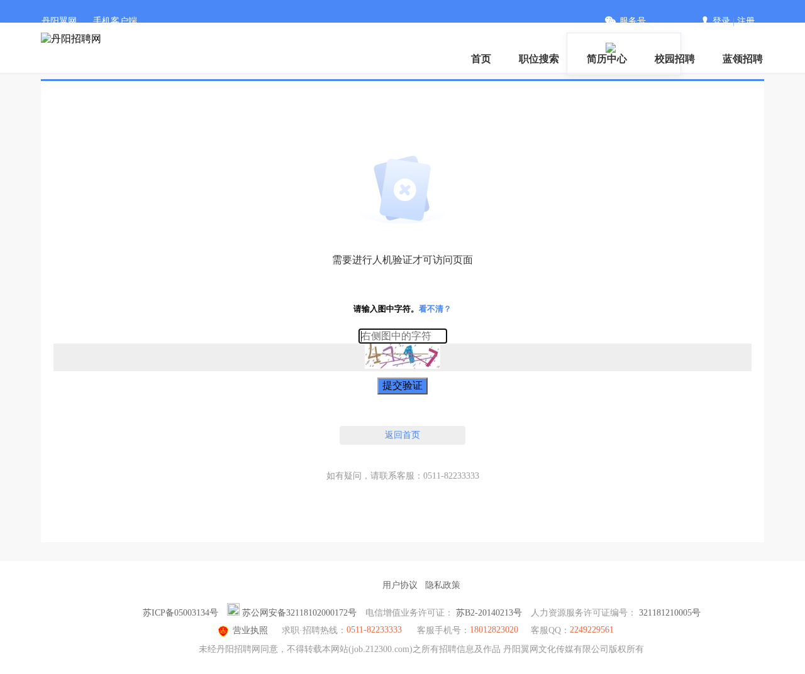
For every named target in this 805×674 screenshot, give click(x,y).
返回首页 (402, 435)
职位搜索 (539, 58)
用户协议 (400, 585)
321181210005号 (670, 612)
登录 (721, 21)
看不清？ (435, 308)
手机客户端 (115, 21)
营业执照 (250, 630)
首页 (481, 58)
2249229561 (592, 629)
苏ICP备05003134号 (180, 612)
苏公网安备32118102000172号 (299, 612)
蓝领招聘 (743, 58)
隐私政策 (442, 585)
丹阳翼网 (59, 21)
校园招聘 (675, 58)
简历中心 (607, 58)
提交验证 (402, 385)
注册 (746, 21)
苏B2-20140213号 (489, 612)
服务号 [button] (632, 21)
